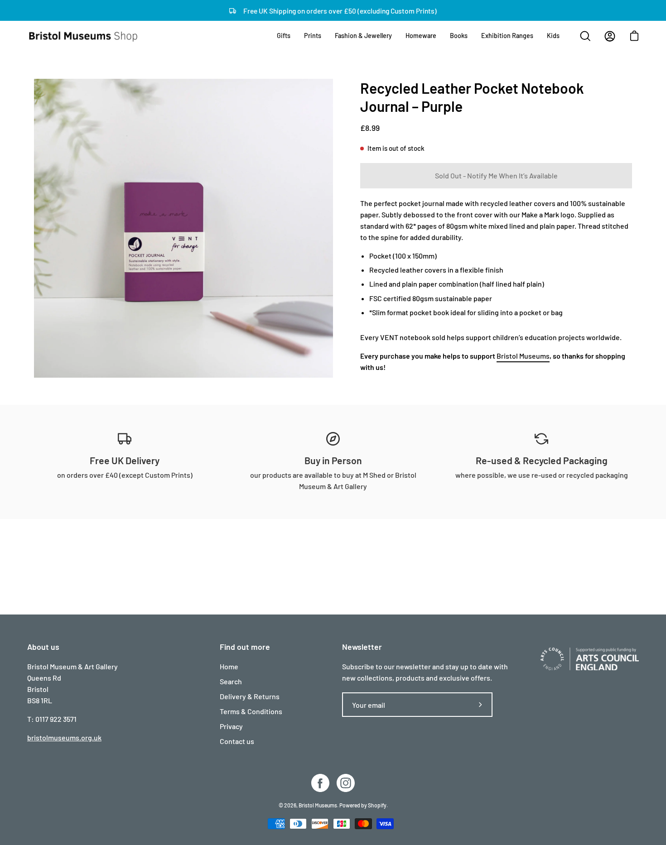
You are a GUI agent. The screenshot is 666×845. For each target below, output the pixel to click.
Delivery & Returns (250, 696)
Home (229, 666)
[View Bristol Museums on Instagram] (346, 783)
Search (231, 681)
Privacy (231, 726)
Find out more (245, 647)
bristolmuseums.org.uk (64, 737)
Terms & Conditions (251, 711)
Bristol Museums (523, 355)
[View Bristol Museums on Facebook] (320, 783)
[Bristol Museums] (83, 36)
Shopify (377, 805)
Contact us (237, 741)
